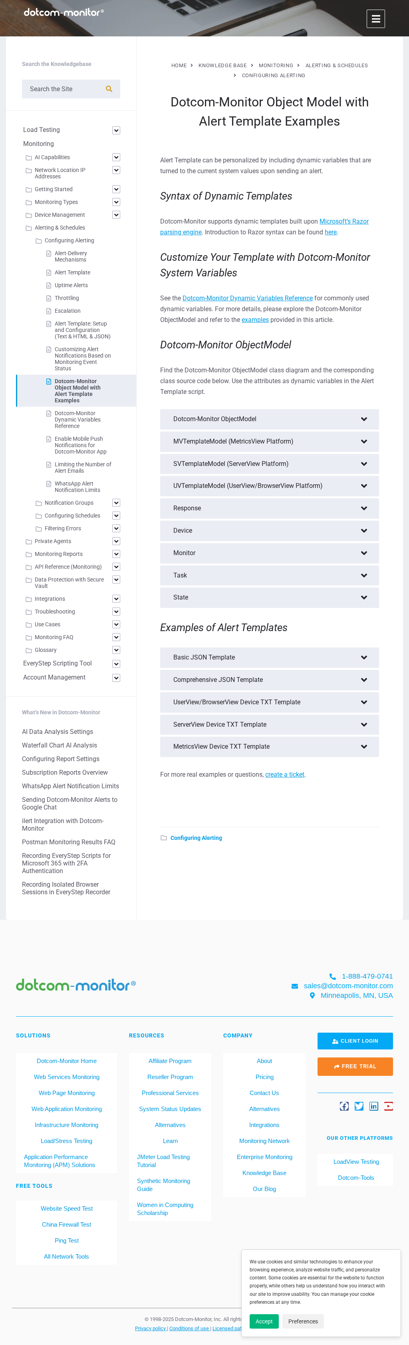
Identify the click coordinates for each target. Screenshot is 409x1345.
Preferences (303, 1321)
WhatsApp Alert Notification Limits (77, 486)
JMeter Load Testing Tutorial (163, 1160)
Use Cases (47, 624)
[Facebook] (344, 1106)
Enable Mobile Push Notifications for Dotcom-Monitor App (81, 445)
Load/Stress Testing (66, 1140)
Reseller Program (170, 1076)
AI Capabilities (52, 157)
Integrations (50, 599)
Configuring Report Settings (60, 759)
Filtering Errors (63, 528)
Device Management (60, 215)
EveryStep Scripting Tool (57, 663)
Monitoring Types (56, 202)
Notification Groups (69, 503)
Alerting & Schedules (60, 227)
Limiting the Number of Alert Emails (83, 467)
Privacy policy (151, 1328)
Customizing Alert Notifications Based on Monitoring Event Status (83, 359)
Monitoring (38, 144)
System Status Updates (170, 1108)
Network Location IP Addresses (60, 173)
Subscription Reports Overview (65, 772)
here (331, 232)
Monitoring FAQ (54, 637)
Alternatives (170, 1124)
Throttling (67, 298)
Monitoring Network (264, 1140)
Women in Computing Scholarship (165, 1208)
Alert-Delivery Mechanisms (71, 256)
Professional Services (170, 1092)
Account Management (54, 677)
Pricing (265, 1076)
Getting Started (54, 189)
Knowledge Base (264, 1172)
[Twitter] (359, 1106)
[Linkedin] (373, 1106)
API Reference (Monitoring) (68, 567)
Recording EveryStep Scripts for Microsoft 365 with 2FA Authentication (66, 863)
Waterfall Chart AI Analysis (59, 745)
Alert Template (72, 272)
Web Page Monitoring (67, 1092)
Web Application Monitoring (67, 1108)
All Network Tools (66, 1256)
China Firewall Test (66, 1224)
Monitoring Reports (59, 554)
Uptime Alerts (71, 285)
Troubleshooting (55, 611)
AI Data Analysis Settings (57, 731)
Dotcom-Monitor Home (67, 1060)
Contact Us (264, 1092)
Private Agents (53, 541)
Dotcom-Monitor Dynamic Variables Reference (248, 298)
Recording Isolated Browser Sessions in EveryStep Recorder (66, 888)
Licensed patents (232, 1328)
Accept (264, 1321)
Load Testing (41, 130)
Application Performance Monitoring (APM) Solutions (59, 1160)
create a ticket (284, 774)
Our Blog (264, 1188)
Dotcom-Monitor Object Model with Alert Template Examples (78, 391)
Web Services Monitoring (66, 1076)
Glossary (46, 650)
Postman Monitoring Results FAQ (68, 842)
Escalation (68, 311)
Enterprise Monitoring (264, 1156)
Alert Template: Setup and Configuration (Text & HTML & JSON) (83, 330)
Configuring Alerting (196, 838)
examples (255, 320)
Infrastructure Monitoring (66, 1124)
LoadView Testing (355, 1161)
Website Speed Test (67, 1208)
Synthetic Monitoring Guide (163, 1184)
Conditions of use (189, 1328)
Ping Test (67, 1240)
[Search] (109, 89)
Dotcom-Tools (355, 1177)
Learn (170, 1140)
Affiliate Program (170, 1060)
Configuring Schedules (72, 515)
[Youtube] (388, 1106)
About (264, 1060)
